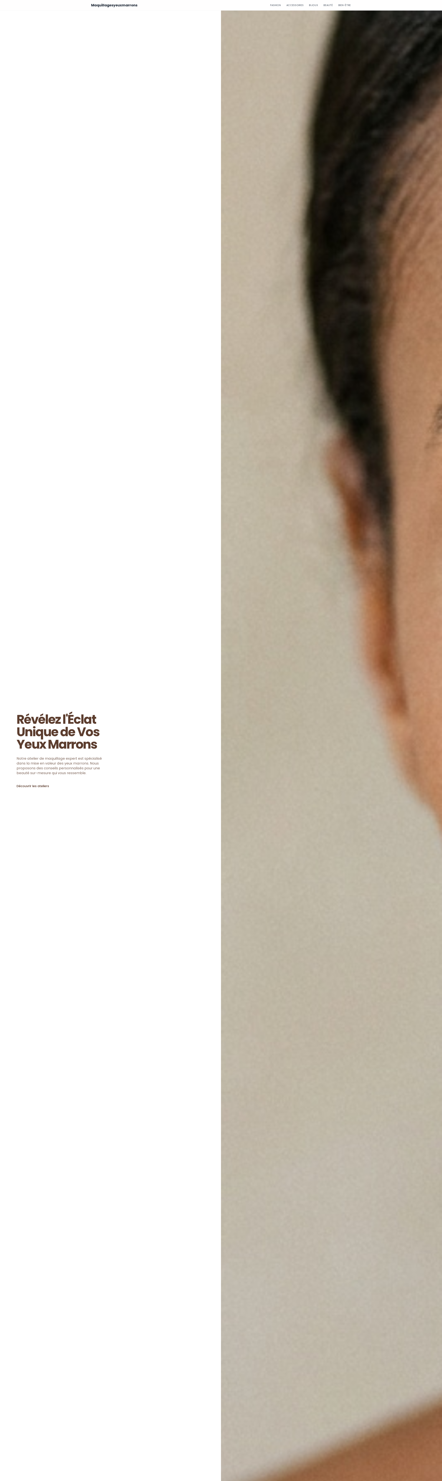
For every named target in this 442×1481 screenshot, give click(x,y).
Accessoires (295, 5)
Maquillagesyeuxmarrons (114, 5)
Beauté (328, 5)
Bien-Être (344, 5)
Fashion (275, 5)
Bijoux (313, 5)
